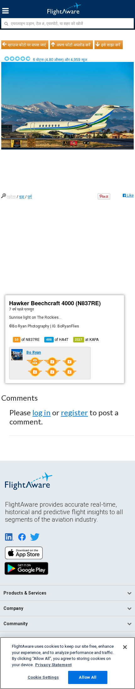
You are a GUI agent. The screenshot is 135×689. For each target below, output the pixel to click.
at (87, 339)
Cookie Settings (43, 677)
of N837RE (27, 339)
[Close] (125, 647)
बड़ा (21, 197)
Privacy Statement (53, 664)
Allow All (87, 677)
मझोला (11, 197)
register (74, 412)
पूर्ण (30, 197)
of (57, 339)
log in (41, 412)
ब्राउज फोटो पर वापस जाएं (27, 44)
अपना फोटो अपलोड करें (73, 44)
